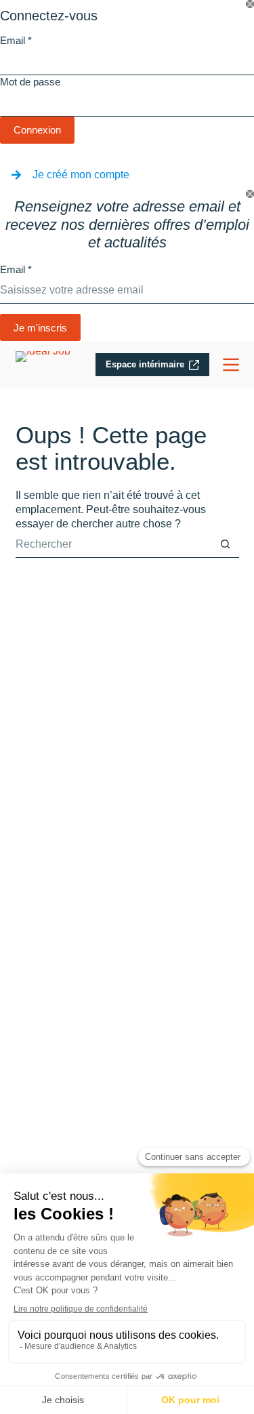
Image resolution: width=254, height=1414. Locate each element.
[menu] (231, 365)
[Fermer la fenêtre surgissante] (250, 4)
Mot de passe (30, 81)
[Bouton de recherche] (225, 544)
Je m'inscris (40, 328)
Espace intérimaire (145, 364)
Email (16, 40)
